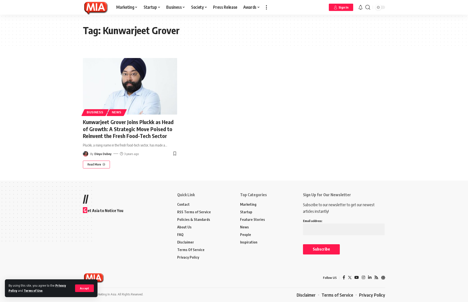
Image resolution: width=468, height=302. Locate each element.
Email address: (312, 221)
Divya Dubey (102, 154)
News (116, 112)
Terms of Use (33, 290)
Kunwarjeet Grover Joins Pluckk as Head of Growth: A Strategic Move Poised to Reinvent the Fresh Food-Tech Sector (128, 128)
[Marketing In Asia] (95, 7)
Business (95, 112)
